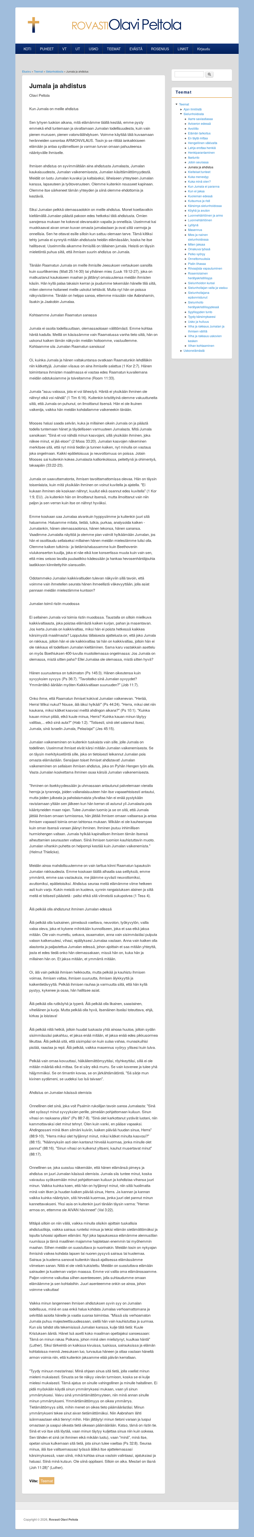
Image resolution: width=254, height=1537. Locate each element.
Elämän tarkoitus (199, 133)
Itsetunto (193, 157)
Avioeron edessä (199, 123)
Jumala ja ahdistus (200, 167)
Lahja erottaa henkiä (202, 148)
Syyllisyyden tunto (200, 312)
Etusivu (26, 71)
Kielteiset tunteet (199, 172)
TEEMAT (114, 48)
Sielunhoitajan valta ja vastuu (208, 287)
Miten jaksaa (196, 244)
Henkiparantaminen (201, 152)
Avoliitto (193, 128)
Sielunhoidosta (54, 71)
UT (77, 48)
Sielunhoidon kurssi (201, 283)
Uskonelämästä (194, 350)
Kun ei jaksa (196, 191)
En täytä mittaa (198, 138)
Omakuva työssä (199, 249)
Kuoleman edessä (200, 196)
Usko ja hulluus (198, 321)
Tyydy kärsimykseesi (202, 316)
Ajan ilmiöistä (193, 109)
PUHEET (47, 48)
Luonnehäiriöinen (200, 220)
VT (64, 48)
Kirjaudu (203, 48)
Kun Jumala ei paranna (204, 186)
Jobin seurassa (198, 162)
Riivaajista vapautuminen (205, 268)
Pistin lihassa (197, 263)
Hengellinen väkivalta (202, 143)
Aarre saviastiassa (200, 119)
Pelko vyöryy (196, 254)
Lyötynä (193, 225)
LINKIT (183, 48)
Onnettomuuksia (199, 258)
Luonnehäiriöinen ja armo (205, 215)
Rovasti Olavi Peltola (63, 1519)
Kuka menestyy (198, 177)
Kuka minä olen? (199, 181)
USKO (93, 48)
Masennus (195, 229)
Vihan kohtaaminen (201, 345)
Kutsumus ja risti (199, 201)
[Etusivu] (102, 31)
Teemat (38, 71)
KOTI (27, 48)
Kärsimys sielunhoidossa (205, 205)
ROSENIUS (160, 48)
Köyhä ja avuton (199, 210)
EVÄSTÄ (135, 48)
